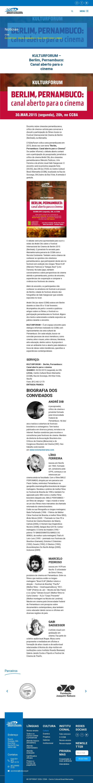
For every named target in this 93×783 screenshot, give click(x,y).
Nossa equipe (65, 743)
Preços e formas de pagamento (31, 763)
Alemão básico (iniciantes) (33, 742)
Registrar (83, 759)
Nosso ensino (32, 731)
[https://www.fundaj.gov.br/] (27, 691)
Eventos (46, 734)
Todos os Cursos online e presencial (32, 736)
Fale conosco (65, 734)
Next (85, 691)
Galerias (46, 740)
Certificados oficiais (32, 757)
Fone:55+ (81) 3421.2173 (15, 760)
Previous (7, 691)
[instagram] (77, 3)
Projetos (46, 737)
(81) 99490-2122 (15, 766)
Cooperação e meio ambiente (65, 760)
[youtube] (86, 3)
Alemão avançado (31, 752)
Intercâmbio (64, 764)
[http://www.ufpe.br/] (65, 691)
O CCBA (62, 737)
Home (7, 35)
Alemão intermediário (32, 747)
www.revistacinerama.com (42, 450)
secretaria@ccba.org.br (15, 771)
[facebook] (81, 3)
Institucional (48, 743)
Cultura (46, 731)
